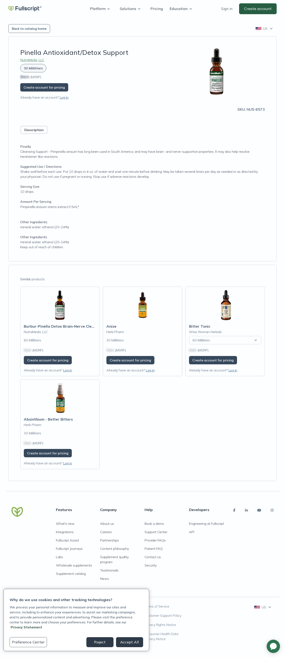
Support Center (156, 532)
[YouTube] (259, 510)
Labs (59, 557)
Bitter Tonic (199, 326)
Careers (106, 532)
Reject (100, 642)
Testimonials (109, 570)
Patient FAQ (154, 548)
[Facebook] (234, 510)
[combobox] (264, 28)
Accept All (129, 642)
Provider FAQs (155, 540)
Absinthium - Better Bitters (48, 419)
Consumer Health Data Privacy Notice (161, 636)
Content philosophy (114, 548)
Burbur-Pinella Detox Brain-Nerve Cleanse (62, 326)
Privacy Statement (26, 627)
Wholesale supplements (74, 565)
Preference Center (28, 642)
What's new (65, 523)
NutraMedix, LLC (32, 60)
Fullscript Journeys (69, 548)
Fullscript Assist (67, 540)
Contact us (153, 557)
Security (151, 565)
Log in (64, 97)
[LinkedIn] (246, 510)
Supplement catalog (71, 574)
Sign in (226, 8)
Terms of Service (157, 606)
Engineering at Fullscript (206, 523)
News (104, 579)
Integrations (65, 532)
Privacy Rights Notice (160, 625)
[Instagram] (272, 510)
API (191, 532)
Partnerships (109, 540)
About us (107, 523)
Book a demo (154, 523)
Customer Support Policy (163, 615)
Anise (111, 326)
